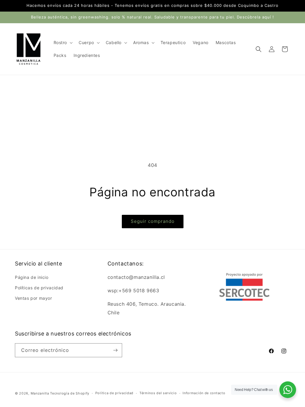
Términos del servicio (158, 393)
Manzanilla (40, 393)
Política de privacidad (114, 393)
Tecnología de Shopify (69, 393)
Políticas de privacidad (39, 287)
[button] (62, 42)
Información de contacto (204, 393)
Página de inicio (32, 277)
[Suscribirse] (115, 350)
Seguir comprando (153, 221)
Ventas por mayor (33, 298)
